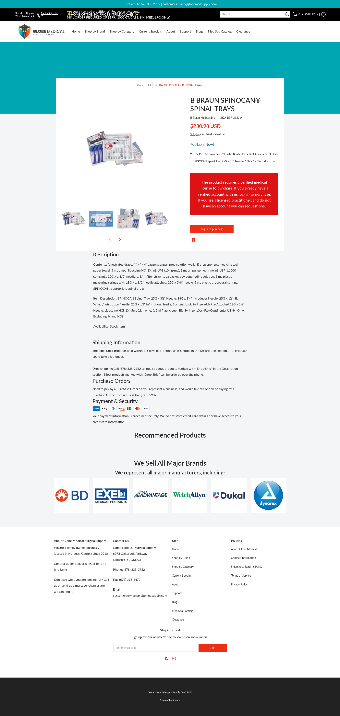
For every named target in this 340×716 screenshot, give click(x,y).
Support (177, 593)
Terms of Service (241, 575)
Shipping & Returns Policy (246, 566)
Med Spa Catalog (182, 610)
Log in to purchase (212, 229)
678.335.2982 (150, 4)
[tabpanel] (170, 296)
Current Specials (182, 575)
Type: (234, 154)
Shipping (195, 134)
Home (140, 85)
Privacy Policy (239, 584)
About (175, 584)
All (149, 85)
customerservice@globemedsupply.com (190, 4)
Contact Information (243, 557)
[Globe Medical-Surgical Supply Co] (41, 31)
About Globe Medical (244, 549)
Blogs (175, 602)
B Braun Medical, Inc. (202, 117)
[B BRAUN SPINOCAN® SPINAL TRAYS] (73, 219)
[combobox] (252, 14)
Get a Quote (49, 13)
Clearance (178, 619)
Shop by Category (183, 566)
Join (212, 647)
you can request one (248, 206)
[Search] (287, 14)
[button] (305, 14)
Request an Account (125, 11)
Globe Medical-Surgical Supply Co (166, 692)
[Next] (119, 239)
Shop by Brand (181, 557)
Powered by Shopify (170, 700)
